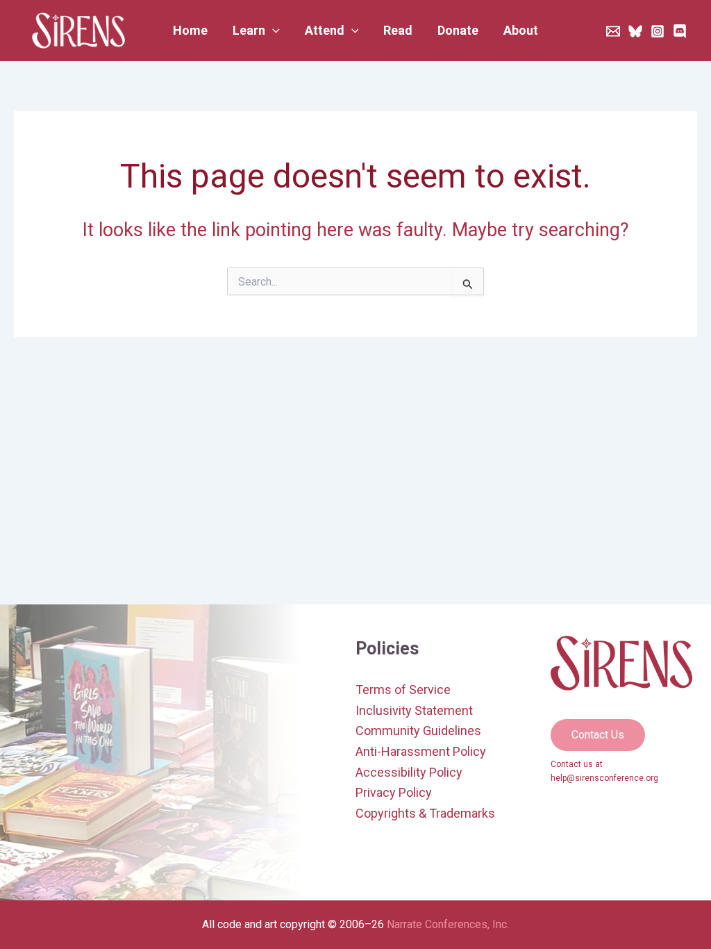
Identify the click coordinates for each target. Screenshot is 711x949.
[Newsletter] (613, 31)
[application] (272, 30)
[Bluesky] (635, 31)
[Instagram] (657, 31)
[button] (256, 30)
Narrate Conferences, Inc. (448, 924)
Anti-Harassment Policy (421, 751)
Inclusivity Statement (414, 710)
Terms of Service (403, 689)
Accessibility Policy (409, 772)
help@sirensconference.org (604, 778)
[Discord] (680, 31)
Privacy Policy (394, 792)
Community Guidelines (418, 730)
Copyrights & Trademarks (425, 813)
